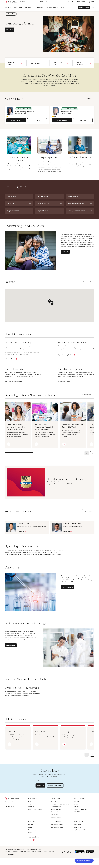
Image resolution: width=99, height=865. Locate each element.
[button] (49, 301)
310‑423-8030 (62, 774)
